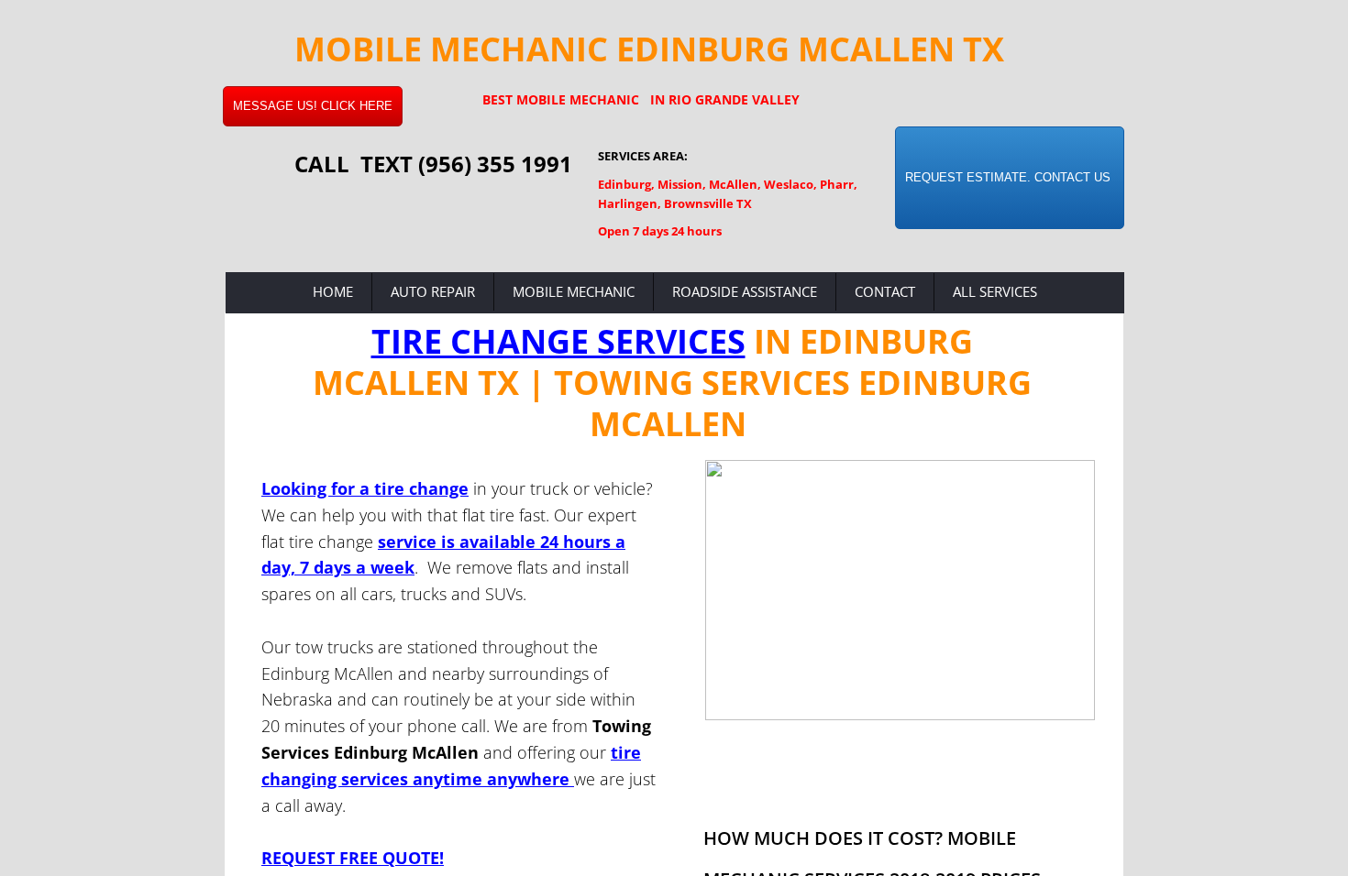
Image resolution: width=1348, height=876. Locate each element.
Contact (885, 291)
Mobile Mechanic (574, 291)
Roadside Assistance (744, 291)
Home (333, 291)
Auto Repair (433, 291)
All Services (995, 291)
